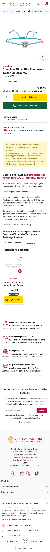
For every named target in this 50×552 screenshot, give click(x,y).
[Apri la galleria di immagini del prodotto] (43, 56)
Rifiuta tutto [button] (37, 541)
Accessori (16, 11)
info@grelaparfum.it (28, 460)
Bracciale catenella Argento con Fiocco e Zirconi (13, 285)
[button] (38, 4)
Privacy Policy (25, 422)
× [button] (47, 503)
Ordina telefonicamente (26, 105)
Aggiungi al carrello (30, 97)
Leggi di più (21, 515)
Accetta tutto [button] (13, 541)
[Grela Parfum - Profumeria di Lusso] (25, 439)
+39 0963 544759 (29, 457)
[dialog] (25, 525)
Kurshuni (8, 66)
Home (5, 11)
